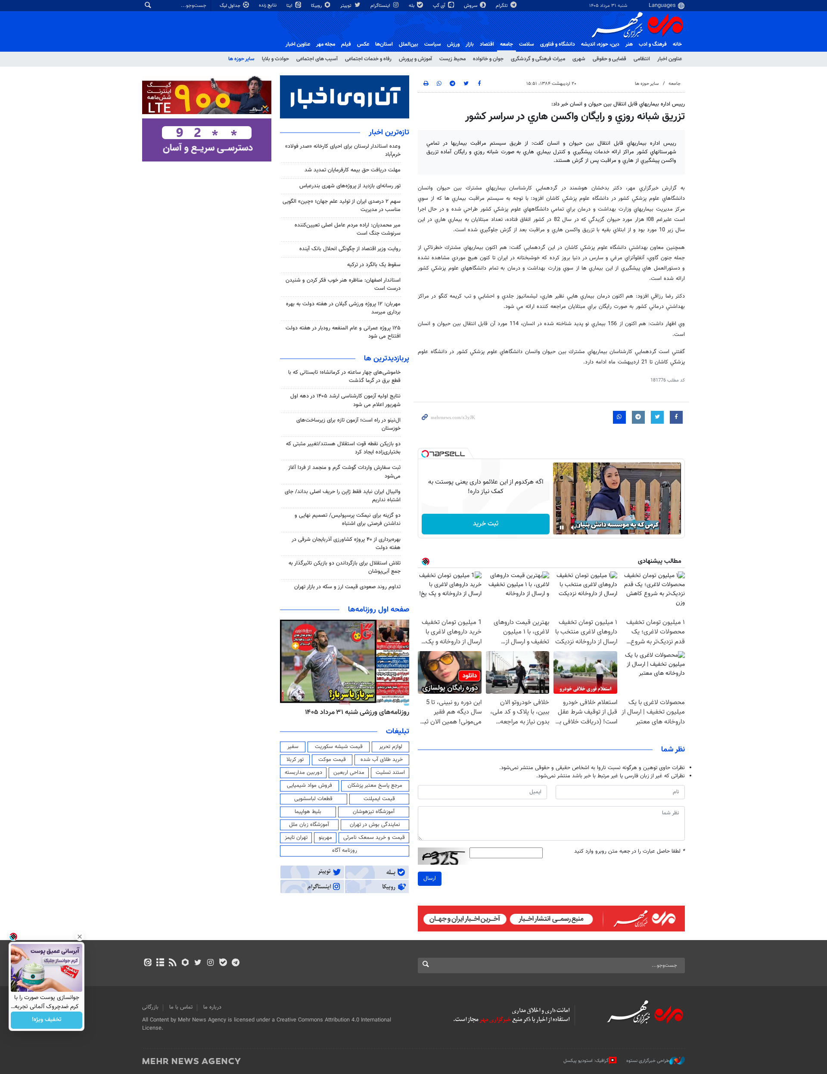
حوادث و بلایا (275, 59)
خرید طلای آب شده (382, 759)
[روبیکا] (185, 963)
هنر (629, 44)
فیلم (346, 44)
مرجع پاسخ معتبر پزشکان (375, 785)
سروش (471, 5)
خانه (677, 44)
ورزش (453, 44)
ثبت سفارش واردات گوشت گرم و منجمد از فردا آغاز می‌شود (344, 471)
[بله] (223, 963)
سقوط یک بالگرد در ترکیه (374, 265)
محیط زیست (452, 59)
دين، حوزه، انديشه (600, 44)
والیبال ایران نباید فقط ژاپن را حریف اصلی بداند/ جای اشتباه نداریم (343, 495)
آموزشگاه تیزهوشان (374, 811)
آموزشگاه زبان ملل (309, 824)
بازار (470, 44)
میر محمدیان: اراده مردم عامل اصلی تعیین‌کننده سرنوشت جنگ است (348, 229)
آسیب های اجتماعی (317, 59)
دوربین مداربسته (303, 772)
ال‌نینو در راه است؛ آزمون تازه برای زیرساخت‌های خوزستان (348, 424)
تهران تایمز (296, 837)
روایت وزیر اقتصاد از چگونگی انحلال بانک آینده (350, 249)
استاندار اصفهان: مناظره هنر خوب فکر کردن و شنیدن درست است (343, 284)
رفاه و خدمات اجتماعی (368, 59)
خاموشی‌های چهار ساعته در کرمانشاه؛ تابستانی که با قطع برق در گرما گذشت (344, 376)
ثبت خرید (485, 523)
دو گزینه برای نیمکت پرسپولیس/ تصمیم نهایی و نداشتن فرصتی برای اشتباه (348, 519)
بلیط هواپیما (308, 811)
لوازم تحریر (390, 746)
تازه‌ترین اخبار (389, 132)
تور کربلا (295, 759)
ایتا (290, 5)
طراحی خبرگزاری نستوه (647, 1061)
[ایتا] (147, 963)
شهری (578, 59)
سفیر (292, 746)
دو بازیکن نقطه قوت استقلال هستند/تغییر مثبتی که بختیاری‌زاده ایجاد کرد (343, 448)
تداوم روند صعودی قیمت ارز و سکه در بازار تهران (347, 587)
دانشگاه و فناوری (557, 44)
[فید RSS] (172, 963)
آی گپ (440, 5)
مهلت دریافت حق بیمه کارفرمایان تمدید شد (353, 170)
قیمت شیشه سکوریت (339, 746)
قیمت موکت (332, 759)
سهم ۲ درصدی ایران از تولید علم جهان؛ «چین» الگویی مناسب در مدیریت (342, 205)
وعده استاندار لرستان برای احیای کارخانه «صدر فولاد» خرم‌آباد (343, 150)
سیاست (432, 44)
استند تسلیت (390, 772)
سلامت (526, 44)
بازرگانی (150, 1007)
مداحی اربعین (348, 772)
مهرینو (325, 837)
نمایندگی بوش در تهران (375, 824)
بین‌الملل (408, 44)
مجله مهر (325, 44)
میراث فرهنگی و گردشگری (538, 59)
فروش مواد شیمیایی (309, 785)
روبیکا (317, 5)
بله (412, 5)
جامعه (506, 44)
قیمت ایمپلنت (379, 799)
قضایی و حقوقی (609, 59)
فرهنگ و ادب (653, 44)
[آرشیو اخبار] (160, 963)
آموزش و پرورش (415, 59)
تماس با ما (181, 1007)
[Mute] (574, 527)
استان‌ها (384, 44)
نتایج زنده (268, 5)
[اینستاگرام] (210, 963)
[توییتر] (198, 963)
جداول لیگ (231, 5)
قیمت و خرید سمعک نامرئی (374, 837)
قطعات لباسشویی (313, 799)
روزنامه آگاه (344, 850)
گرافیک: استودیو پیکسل (586, 1061)
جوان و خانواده (488, 59)
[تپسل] (425, 454)
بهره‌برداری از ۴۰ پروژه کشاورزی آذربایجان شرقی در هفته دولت (346, 543)
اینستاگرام (381, 5)
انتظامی (642, 59)
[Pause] (562, 527)
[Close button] (79, 936)
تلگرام (502, 5)
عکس (363, 44)
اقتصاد (487, 44)
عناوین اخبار (669, 59)
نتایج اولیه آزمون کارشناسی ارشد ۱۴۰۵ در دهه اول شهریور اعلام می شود (345, 400)
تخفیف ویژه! (47, 1020)
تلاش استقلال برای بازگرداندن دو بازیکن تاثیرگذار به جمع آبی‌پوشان (345, 567)
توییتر (346, 5)
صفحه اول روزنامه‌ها (378, 609)
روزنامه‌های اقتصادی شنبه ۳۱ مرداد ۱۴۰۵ (354, 712)
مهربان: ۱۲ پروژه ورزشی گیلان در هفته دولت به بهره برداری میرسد (343, 308)
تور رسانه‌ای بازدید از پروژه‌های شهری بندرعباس (350, 186)
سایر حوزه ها (241, 59)
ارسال (429, 878)
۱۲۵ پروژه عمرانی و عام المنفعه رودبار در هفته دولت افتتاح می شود (343, 332)
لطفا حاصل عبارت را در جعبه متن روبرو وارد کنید (629, 851)
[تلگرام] (235, 963)
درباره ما (212, 1007)
